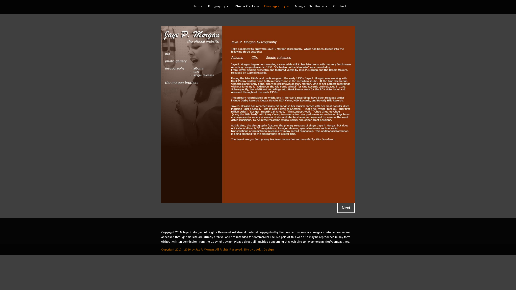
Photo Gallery (247, 6)
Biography (216, 6)
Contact (340, 6)
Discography (275, 6)
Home (198, 6)
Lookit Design (264, 249)
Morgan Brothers (309, 6)
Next (346, 208)
